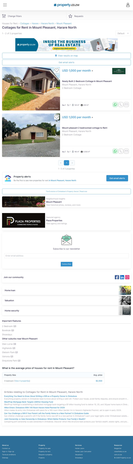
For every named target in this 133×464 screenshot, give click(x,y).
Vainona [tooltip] (6, 356)
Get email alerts (66, 62)
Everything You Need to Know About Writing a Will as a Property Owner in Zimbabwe (40, 396)
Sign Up (11, 451)
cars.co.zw (118, 455)
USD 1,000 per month (76, 70)
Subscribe (66, 264)
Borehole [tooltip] (6, 330)
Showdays (79, 458)
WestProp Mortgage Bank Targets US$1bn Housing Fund (28, 402)
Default (121, 33)
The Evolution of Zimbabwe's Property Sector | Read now (66, 191)
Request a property (45, 455)
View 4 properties (22, 381)
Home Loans (79, 448)
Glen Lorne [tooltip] (7, 344)
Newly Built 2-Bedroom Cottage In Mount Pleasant (87, 81)
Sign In (4, 451)
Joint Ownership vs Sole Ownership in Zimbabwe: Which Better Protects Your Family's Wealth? (44, 419)
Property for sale (45, 448)
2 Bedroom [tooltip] (7, 326)
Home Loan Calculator (83, 451)
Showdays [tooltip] (7, 334)
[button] (6, 88)
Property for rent (44, 451)
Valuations (79, 455)
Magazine (117, 448)
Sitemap (5, 458)
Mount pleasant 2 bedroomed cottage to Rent (84, 128)
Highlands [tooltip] (7, 348)
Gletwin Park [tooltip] (8, 352)
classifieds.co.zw (120, 451)
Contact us (6, 448)
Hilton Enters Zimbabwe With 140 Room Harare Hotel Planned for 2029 (34, 407)
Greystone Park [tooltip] (10, 360)
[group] (66, 44)
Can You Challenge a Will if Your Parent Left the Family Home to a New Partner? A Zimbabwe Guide (46, 413)
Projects (42, 458)
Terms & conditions (9, 455)
